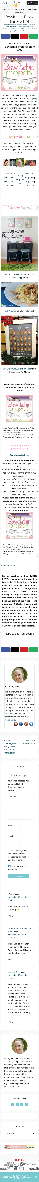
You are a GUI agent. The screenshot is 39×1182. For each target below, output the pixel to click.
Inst (22, 179)
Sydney (13, 29)
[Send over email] (33, 36)
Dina (33, 174)
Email (11, 836)
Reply (10, 916)
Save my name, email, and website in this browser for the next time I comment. (18, 855)
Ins (26, 181)
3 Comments (26, 31)
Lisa (27, 174)
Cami (6, 174)
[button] (32, 3)
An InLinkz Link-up (9, 565)
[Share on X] (15, 36)
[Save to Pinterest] (24, 36)
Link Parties (14, 10)
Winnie (11, 894)
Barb (13, 174)
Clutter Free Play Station (15, 275)
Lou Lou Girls (14, 972)
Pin (6, 185)
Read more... (11, 720)
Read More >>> (11, 1087)
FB (12, 177)
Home (4, 10)
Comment (13, 796)
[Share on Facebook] (5, 36)
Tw (12, 181)
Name (11, 825)
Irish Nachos (10, 311)
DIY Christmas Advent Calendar (17, 369)
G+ (5, 181)
